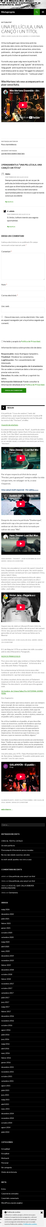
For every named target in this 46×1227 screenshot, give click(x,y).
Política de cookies (30, 1224)
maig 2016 (5, 1044)
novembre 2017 (7, 984)
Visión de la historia (9, 1172)
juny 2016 (5, 1039)
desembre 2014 (7, 1113)
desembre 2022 (7, 914)
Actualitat (6, 22)
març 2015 (5, 1109)
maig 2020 (5, 942)
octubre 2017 (6, 988)
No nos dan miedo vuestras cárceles (15, 855)
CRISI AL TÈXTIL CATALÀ (12, 841)
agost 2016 (5, 1030)
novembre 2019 (7, 960)
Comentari (6, 251)
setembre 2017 (7, 993)
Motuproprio (8, 12)
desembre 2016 (7, 1016)
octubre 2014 (6, 1123)
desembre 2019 (7, 956)
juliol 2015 (5, 1090)
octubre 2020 (6, 932)
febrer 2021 (6, 923)
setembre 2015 (7, 1081)
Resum (10, 408)
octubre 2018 (6, 974)
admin (25, 36)
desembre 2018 (7, 970)
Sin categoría (6, 1167)
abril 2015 (5, 1104)
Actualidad (5, 1149)
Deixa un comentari (15, 561)
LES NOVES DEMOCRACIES (12, 152)
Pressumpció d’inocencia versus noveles (17, 850)
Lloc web (5, 306)
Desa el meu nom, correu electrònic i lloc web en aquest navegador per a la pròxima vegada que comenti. (22, 320)
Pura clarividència (9, 143)
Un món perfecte (8, 845)
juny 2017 (5, 1002)
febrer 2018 (6, 979)
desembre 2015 (7, 1067)
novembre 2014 (7, 1118)
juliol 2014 (5, 1132)
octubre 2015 (6, 1076)
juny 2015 (5, 1095)
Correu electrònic (9, 295)
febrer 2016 (6, 1058)
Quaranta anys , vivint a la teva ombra (17, 800)
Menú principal (43, 12)
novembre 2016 (7, 1021)
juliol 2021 (5, 919)
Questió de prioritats (9, 425)
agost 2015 (5, 1086)
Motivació (5, 1158)
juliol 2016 (5, 1035)
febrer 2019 (6, 965)
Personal (4, 1163)
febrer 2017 (6, 1011)
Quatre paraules (8, 640)
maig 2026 (5, 909)
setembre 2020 (7, 937)
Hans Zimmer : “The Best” (10, 559)
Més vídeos (7, 810)
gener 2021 (5, 928)
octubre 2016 (6, 1025)
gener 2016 (5, 1062)
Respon (10, 202)
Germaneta (13, 892)
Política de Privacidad (34, 384)
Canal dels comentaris (10, 1198)
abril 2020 (5, 946)
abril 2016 (5, 1048)
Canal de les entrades (10, 1193)
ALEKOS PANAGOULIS (10, 656)
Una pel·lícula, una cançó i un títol (22, 876)
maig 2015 (5, 1099)
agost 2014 (5, 1127)
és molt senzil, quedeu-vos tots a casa (16, 859)
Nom (4, 284)
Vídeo (3, 36)
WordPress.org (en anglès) (11, 1203)
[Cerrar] (42, 1213)
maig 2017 (5, 1007)
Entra (3, 1189)
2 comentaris (34, 36)
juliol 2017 (5, 997)
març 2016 (5, 1053)
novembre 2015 (7, 1072)
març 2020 (5, 951)
